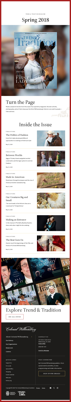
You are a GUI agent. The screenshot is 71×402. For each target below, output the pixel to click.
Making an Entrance (16, 219)
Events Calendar (10, 375)
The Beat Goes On (14, 239)
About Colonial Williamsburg (17, 337)
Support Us (9, 363)
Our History (9, 340)
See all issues (14, 317)
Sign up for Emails (51, 373)
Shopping (8, 372)
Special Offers (9, 369)
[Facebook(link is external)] (50, 388)
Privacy (38, 388)
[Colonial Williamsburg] (21, 331)
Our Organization (11, 344)
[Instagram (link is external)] (57, 388)
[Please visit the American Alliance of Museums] (10, 393)
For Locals (8, 366)
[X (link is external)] (54, 388)
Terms (43, 388)
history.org (9, 380)
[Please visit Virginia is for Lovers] (21, 393)
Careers (8, 352)
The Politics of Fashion (17, 135)
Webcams (8, 378)
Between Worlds (14, 155)
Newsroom (9, 348)
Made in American (15, 177)
